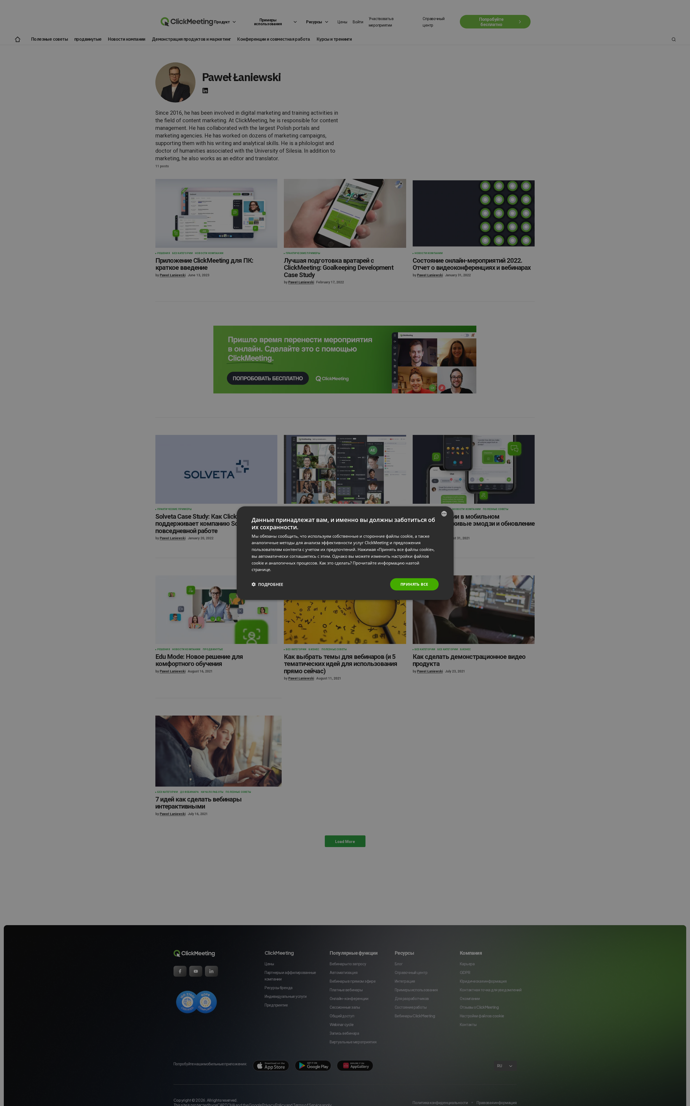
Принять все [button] (414, 583)
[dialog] (345, 553)
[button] (267, 584)
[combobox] (444, 513)
